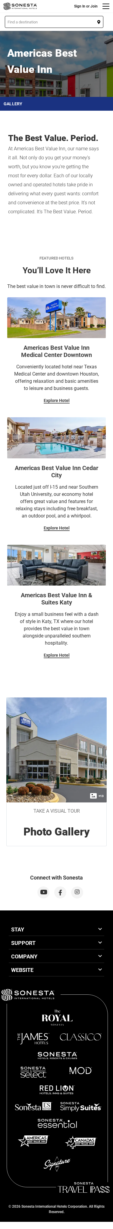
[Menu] (105, 6)
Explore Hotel (57, 400)
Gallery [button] (13, 103)
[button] (54, 22)
